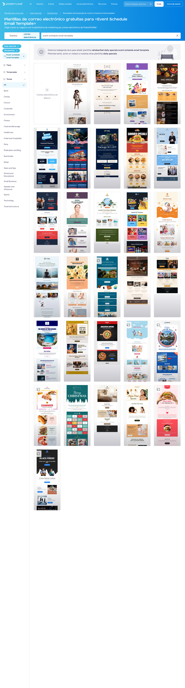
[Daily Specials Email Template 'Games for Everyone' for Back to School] (137, 222)
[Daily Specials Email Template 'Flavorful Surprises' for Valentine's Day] (167, 415)
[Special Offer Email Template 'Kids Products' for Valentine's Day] (137, 351)
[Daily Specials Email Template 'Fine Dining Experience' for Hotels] (107, 93)
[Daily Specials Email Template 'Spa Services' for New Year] (137, 415)
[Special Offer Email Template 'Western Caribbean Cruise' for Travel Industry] (47, 351)
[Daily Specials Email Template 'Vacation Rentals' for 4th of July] (167, 351)
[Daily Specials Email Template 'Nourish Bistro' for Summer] (47, 415)
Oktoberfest (52, 13)
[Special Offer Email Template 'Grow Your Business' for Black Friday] (47, 479)
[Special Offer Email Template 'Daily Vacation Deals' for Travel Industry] (137, 93)
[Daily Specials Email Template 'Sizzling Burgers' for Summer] (137, 158)
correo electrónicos (30, 35)
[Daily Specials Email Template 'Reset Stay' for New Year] (107, 415)
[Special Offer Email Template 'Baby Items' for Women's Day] (167, 222)
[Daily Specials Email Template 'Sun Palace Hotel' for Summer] (107, 286)
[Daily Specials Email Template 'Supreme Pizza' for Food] (107, 351)
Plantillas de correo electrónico (14, 13)
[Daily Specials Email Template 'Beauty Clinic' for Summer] (77, 222)
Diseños (13, 35)
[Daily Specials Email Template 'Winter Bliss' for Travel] (47, 286)
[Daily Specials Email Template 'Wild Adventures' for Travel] (107, 158)
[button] (25, 65)
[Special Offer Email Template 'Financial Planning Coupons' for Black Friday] (47, 158)
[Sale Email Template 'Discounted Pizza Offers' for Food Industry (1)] (167, 93)
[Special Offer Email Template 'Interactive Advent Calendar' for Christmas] (77, 415)
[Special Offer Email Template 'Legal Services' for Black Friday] (167, 158)
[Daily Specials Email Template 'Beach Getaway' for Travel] (107, 222)
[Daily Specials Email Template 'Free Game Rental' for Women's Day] (167, 286)
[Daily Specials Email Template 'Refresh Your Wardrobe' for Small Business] (77, 93)
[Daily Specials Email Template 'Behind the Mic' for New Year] (77, 351)
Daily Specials (36, 13)
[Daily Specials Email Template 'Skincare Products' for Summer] (77, 286)
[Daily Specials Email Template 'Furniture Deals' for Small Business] (137, 286)
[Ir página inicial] (11, 4)
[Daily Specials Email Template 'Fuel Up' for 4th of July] (77, 158)
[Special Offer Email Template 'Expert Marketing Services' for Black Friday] (47, 222)
